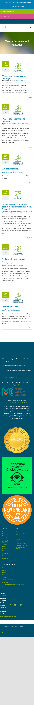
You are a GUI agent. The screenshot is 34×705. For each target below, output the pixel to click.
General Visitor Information (22, 171)
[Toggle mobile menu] (31, 27)
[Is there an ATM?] (18, 298)
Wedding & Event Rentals (20, 548)
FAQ (3, 550)
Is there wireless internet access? (13, 260)
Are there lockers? (10, 168)
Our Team (4, 531)
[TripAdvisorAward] (17, 457)
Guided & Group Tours (21, 545)
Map (17, 541)
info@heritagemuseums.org (15, 402)
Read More (29, 97)
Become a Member (9, 378)
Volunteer (4, 544)
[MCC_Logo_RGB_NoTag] (14, 388)
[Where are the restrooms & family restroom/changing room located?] (18, 196)
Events (4, 572)
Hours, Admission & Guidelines (21, 534)
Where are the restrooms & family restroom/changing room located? (17, 206)
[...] (15, 143)
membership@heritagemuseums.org (18, 385)
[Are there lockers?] (18, 160)
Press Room (5, 536)
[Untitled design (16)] (17, 426)
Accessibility (19, 539)
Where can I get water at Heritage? (13, 120)
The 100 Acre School (7, 579)
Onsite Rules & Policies (13, 82)
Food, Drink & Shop (21, 543)
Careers (4, 546)
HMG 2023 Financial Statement (5, 541)
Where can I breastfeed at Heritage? (14, 77)
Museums (4, 570)
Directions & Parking (21, 537)
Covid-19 (17, 80)
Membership (5, 575)
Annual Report (6, 538)
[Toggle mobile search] (27, 27)
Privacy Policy (5, 632)
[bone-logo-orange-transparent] (17, 496)
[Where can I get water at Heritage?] (18, 110)
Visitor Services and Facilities (24, 82)
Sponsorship (5, 577)
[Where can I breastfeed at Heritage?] (18, 67)
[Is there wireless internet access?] (18, 250)
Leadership (5, 533)
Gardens (4, 567)
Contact (4, 548)
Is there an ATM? (10, 306)
